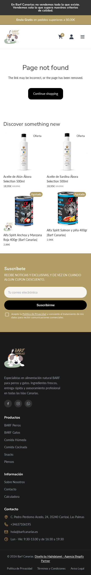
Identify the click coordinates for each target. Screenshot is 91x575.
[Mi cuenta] (71, 37)
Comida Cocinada (15, 447)
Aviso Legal (77, 568)
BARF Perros (12, 425)
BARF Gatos (12, 432)
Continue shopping (45, 93)
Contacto (10, 489)
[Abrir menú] (82, 37)
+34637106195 (21, 524)
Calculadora (11, 496)
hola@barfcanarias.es (24, 532)
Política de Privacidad (34, 314)
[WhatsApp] (28, 403)
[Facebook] (8, 403)
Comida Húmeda (15, 440)
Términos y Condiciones (51, 568)
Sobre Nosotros (14, 482)
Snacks (8, 454)
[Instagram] (18, 403)
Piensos (9, 461)
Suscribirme (46, 305)
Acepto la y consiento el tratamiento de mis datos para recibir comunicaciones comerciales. (47, 315)
